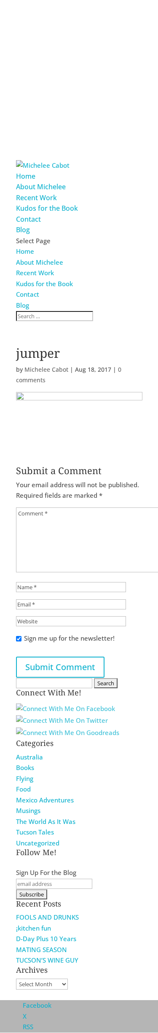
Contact (28, 219)
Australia (29, 757)
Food (23, 789)
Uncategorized (37, 843)
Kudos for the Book (47, 208)
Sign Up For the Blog (46, 872)
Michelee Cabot (46, 369)
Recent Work (36, 197)
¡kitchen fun (33, 928)
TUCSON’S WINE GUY (47, 960)
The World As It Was (45, 821)
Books (25, 767)
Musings (28, 810)
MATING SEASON (41, 949)
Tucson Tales (35, 832)
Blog (23, 229)
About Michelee (41, 186)
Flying (24, 778)
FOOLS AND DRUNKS (47, 917)
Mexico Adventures (45, 800)
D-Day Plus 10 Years (46, 938)
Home (25, 176)
